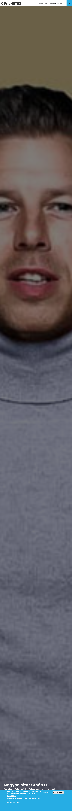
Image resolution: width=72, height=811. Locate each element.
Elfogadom (46, 792)
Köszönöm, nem (58, 792)
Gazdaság (53, 3)
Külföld (46, 3)
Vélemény (60, 3)
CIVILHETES (11, 3)
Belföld (41, 3)
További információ (13, 802)
